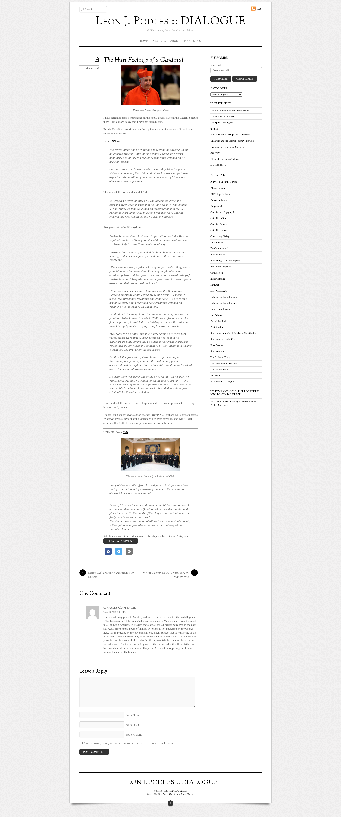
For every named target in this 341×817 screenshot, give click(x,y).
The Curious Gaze (219, 369)
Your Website (133, 735)
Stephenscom (217, 351)
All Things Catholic (220, 194)
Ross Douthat (217, 345)
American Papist (218, 200)
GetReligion (216, 272)
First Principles (218, 254)
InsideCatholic (217, 278)
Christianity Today (219, 236)
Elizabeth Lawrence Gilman (224, 159)
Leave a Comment (120, 541)
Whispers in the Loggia (222, 381)
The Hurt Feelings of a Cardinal (143, 60)
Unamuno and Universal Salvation (227, 147)
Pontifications (217, 327)
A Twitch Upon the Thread (223, 181)
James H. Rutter (218, 165)
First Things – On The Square (225, 260)
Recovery (215, 152)
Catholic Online (218, 230)
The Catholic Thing (220, 357)
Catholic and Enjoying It (222, 212)
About (175, 41)
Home (144, 41)
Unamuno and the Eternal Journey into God (232, 140)
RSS (259, 8)
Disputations (216, 242)
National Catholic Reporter (224, 303)
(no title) (214, 128)
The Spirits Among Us (221, 122)
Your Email (132, 725)
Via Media (215, 375)
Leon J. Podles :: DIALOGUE (169, 791)
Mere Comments (218, 290)
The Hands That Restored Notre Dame (229, 110)
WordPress (162, 794)
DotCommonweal (219, 248)
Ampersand (216, 206)
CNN (125, 432)
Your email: (216, 65)
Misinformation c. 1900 (222, 116)
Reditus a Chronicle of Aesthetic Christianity (233, 333)
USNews (115, 141)
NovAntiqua (216, 315)
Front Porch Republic (221, 266)
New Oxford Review (220, 309)
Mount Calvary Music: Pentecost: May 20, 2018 (108, 575)
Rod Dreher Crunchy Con (222, 339)
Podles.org (192, 41)
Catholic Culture (218, 218)
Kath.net (214, 284)
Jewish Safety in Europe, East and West (230, 134)
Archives (159, 41)
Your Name (132, 715)
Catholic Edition (218, 224)
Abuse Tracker (217, 188)
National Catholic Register (224, 297)
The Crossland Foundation (223, 363)
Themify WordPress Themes (181, 794)
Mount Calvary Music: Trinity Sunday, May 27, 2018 (169, 575)
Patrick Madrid (218, 321)
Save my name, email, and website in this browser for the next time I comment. (130, 744)
